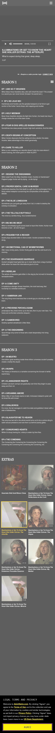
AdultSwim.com (21, 704)
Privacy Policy (25, 713)
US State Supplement (33, 719)
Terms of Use (20, 707)
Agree (27, 727)
